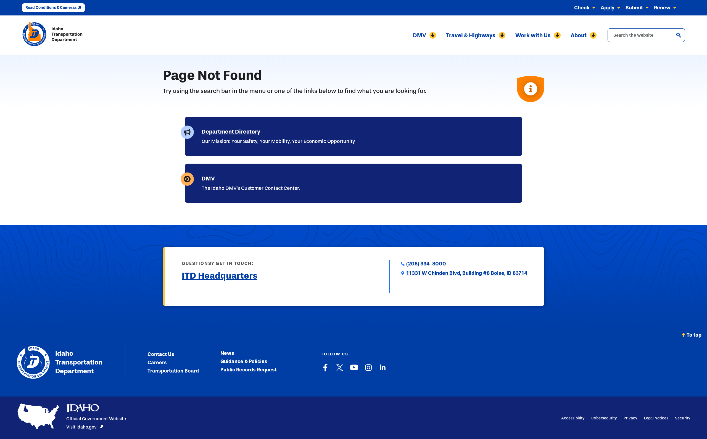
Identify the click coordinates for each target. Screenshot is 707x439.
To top (694, 335)
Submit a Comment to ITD (211, 289)
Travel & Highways (470, 35)
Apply (607, 8)
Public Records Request (248, 370)
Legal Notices (656, 418)
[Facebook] (325, 370)
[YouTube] (354, 370)
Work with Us (533, 35)
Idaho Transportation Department (78, 362)
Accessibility (573, 418)
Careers (157, 363)
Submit (634, 8)
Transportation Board (173, 371)
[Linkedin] (383, 370)
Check (582, 8)
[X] (340, 370)
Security (682, 418)
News (227, 353)
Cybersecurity (604, 418)
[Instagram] (368, 370)
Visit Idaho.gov (82, 427)
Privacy (630, 418)
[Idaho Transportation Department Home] (52, 35)
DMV (419, 35)
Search (679, 35)
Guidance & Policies (243, 361)
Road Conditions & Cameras (50, 7)
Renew (662, 8)
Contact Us (160, 354)
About (579, 35)
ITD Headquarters (219, 275)
